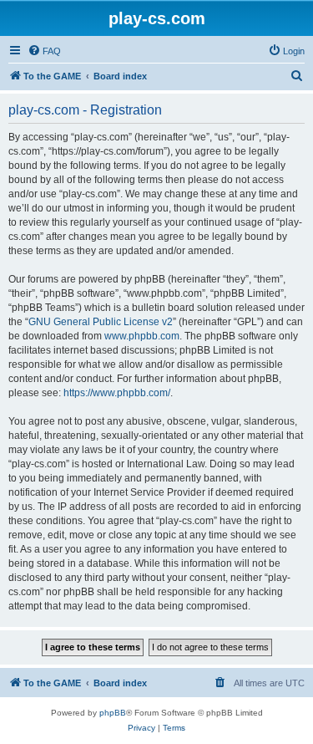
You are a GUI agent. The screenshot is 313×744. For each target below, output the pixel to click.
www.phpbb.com (141, 336)
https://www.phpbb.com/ (116, 393)
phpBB (112, 712)
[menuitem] (44, 51)
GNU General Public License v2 (100, 322)
